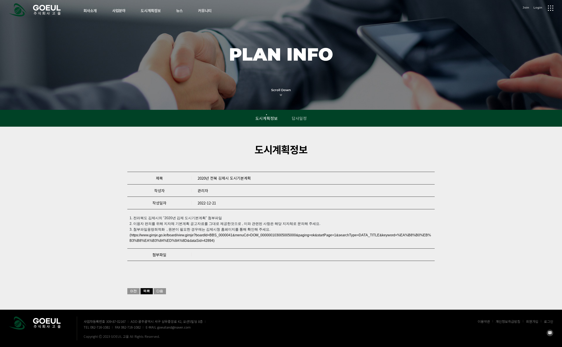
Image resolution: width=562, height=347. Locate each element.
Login (537, 7)
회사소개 (90, 11)
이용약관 (484, 321)
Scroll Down (281, 90)
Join (526, 7)
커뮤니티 (204, 11)
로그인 (548, 321)
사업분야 (119, 11)
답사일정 (299, 118)
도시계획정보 (151, 11)
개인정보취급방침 (508, 321)
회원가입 (532, 321)
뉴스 (179, 11)
